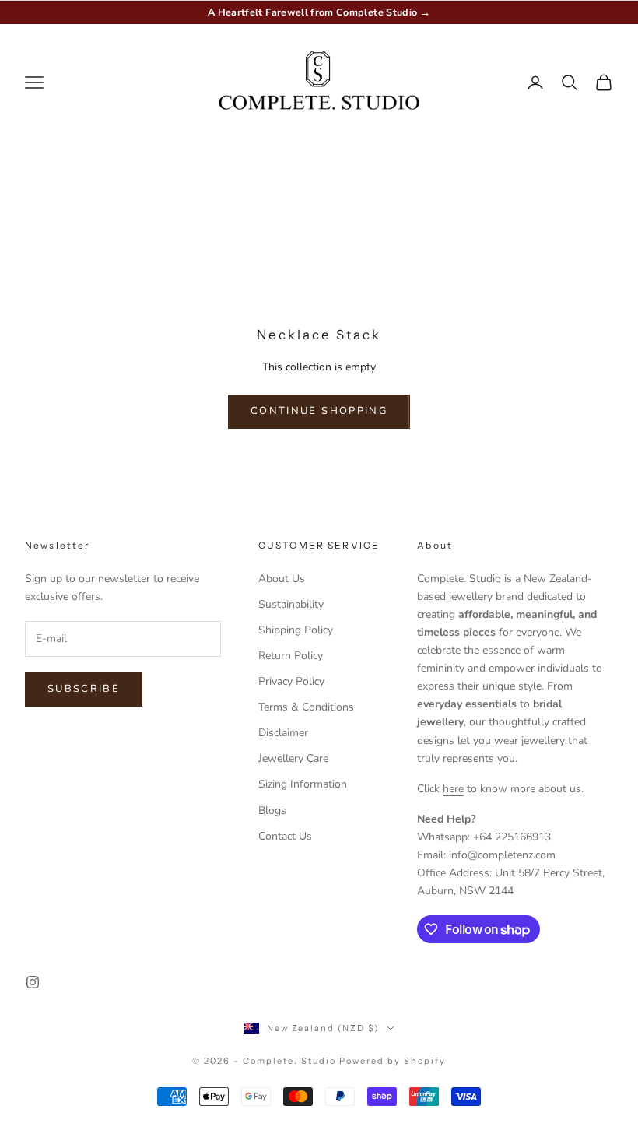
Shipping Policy (295, 630)
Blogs (272, 810)
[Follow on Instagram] (32, 982)
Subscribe (83, 689)
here (453, 788)
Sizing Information (302, 784)
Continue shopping (319, 411)
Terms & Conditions (306, 707)
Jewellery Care (293, 758)
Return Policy (290, 655)
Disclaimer (283, 732)
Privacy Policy (291, 681)
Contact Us (285, 836)
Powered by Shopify (392, 1060)
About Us (281, 578)
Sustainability (291, 604)
